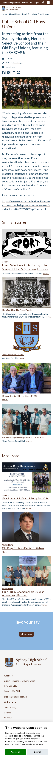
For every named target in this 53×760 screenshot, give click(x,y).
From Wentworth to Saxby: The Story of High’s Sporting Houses (25, 267)
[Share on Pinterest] (18, 73)
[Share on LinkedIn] (13, 73)
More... (46, 273)
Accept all (15, 752)
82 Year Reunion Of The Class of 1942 (19, 396)
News (4, 14)
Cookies (7, 713)
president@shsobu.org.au (15, 697)
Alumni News (14, 14)
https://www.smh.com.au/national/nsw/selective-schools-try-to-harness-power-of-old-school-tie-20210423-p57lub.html (26, 205)
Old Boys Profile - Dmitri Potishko (23, 548)
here (41, 744)
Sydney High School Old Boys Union (18, 2)
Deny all (37, 752)
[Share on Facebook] (3, 73)
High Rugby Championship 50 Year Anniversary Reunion (23, 593)
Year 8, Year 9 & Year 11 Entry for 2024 (25, 498)
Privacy (13, 707)
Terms (7, 707)
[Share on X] (8, 73)
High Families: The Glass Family (17, 310)
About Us (8, 718)
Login (36, 2)
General (5, 262)
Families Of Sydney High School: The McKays (23, 437)
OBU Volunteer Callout (13, 354)
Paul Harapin (17, 63)
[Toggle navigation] (48, 2)
